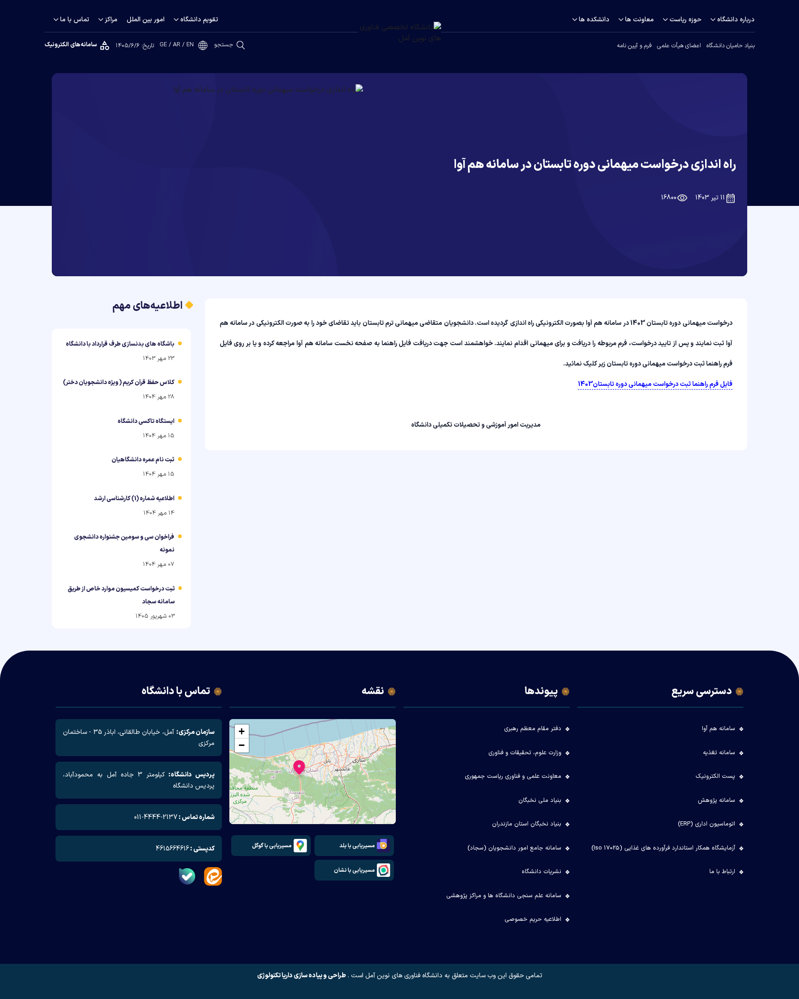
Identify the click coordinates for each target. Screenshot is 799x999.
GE (163, 45)
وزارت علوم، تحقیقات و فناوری (524, 752)
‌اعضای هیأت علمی (679, 45)
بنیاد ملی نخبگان (539, 800)
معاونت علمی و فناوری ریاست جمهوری (513, 776)
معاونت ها (639, 20)
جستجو (223, 45)
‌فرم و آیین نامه (634, 45)
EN (190, 45)
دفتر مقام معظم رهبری (532, 728)
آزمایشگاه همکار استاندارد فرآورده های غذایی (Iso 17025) (663, 848)
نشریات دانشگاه (541, 871)
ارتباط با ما (722, 871)
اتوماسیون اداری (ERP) (706, 824)
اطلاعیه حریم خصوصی (532, 919)
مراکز (111, 20)
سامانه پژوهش (716, 800)
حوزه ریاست (685, 20)
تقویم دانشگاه (199, 20)
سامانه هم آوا (718, 728)
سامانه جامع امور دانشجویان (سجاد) (514, 848)
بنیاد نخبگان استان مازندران (526, 824)
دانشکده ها (594, 20)
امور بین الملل (146, 20)
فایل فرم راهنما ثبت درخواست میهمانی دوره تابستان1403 (655, 384)
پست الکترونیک (715, 776)
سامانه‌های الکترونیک (70, 45)
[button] (299, 770)
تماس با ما (74, 20)
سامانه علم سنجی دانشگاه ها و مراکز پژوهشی (503, 895)
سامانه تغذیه (719, 752)
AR (176, 45)
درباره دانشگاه (736, 20)
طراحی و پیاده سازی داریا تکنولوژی (301, 975)
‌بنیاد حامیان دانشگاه (731, 45)
